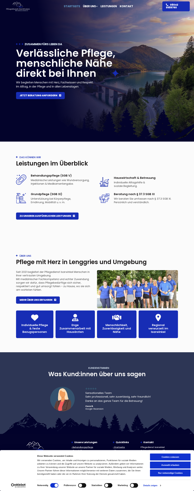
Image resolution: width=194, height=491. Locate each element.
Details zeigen (150, 485)
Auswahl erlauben (170, 465)
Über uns (89, 6)
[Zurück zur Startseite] (18, 6)
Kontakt (126, 6)
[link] (89, 6)
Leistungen (109, 6)
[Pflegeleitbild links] (97, 6)
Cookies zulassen (170, 457)
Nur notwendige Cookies (170, 473)
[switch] (82, 485)
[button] (176, 6)
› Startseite (119, 447)
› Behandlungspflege (82, 447)
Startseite (72, 6)
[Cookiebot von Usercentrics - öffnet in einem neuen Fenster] (18, 485)
